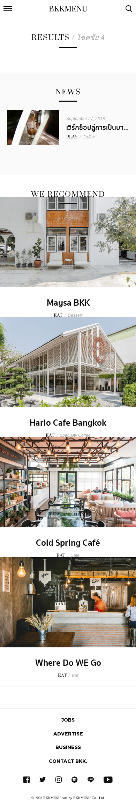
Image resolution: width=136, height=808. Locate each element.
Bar (75, 675)
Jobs (68, 720)
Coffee (89, 137)
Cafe (75, 555)
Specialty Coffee (75, 435)
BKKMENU (68, 9)
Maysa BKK (68, 303)
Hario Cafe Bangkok (68, 423)
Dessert (75, 315)
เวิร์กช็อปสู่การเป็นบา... (97, 127)
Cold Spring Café (68, 543)
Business (68, 747)
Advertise (68, 734)
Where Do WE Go (68, 663)
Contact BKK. (68, 761)
